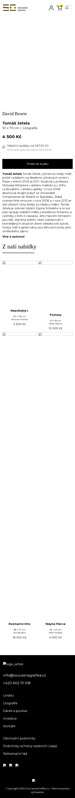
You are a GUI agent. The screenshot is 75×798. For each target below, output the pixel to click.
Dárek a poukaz (15, 711)
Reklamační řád (15, 754)
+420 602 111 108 (16, 683)
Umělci (8, 695)
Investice (10, 718)
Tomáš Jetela (16, 123)
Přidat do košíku (37, 164)
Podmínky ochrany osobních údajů (30, 746)
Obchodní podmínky (19, 738)
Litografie (10, 703)
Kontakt (9, 726)
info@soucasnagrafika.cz (24, 675)
